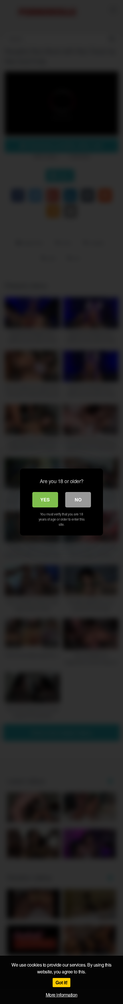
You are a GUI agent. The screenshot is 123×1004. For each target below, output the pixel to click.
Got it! (61, 982)
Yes (45, 499)
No (78, 499)
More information (62, 994)
